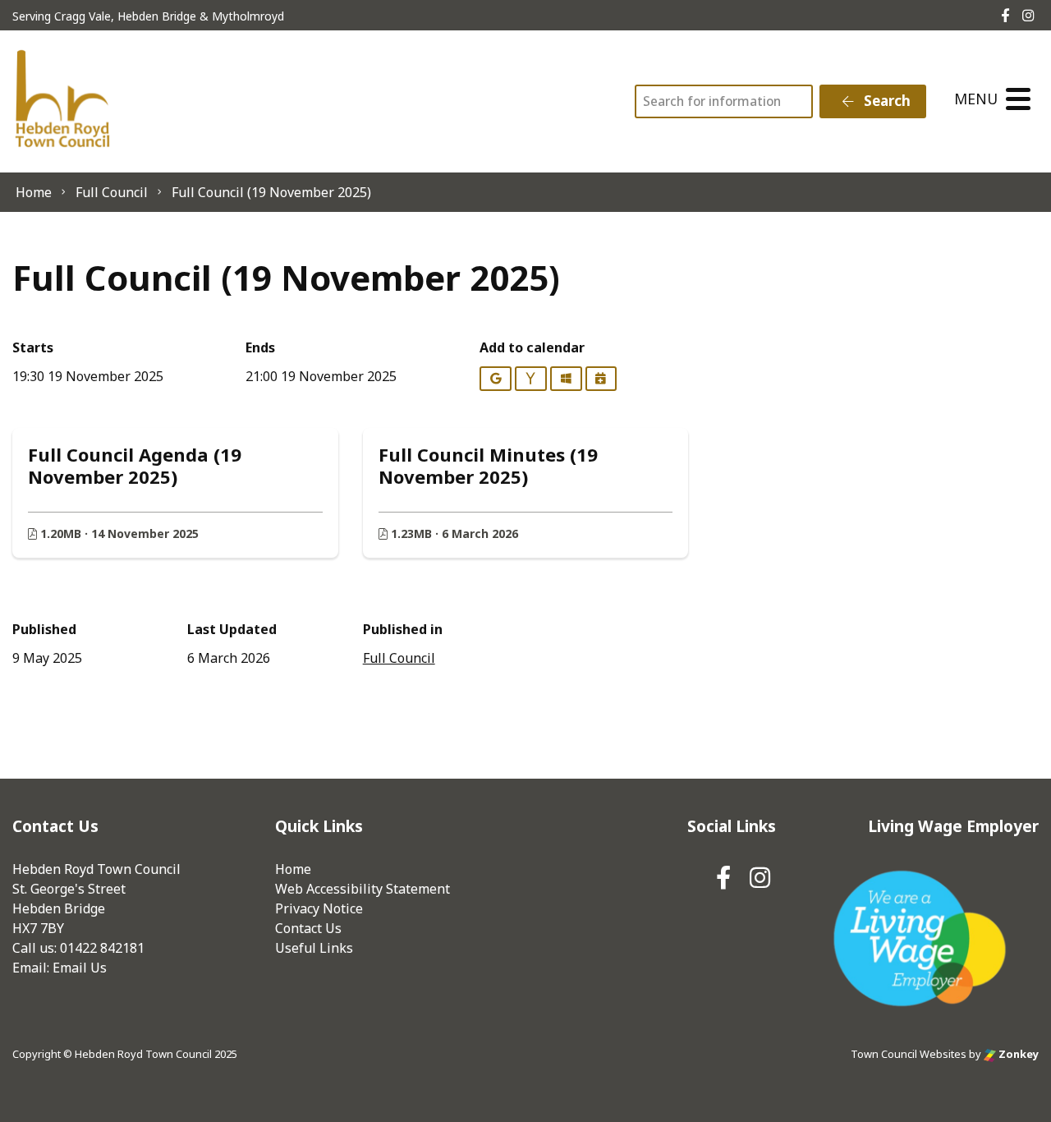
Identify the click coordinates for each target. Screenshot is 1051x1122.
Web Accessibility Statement (362, 889)
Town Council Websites (908, 1053)
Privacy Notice (319, 908)
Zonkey (1017, 1053)
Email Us (80, 968)
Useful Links (314, 948)
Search (886, 100)
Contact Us (308, 928)
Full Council (399, 658)
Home (293, 869)
